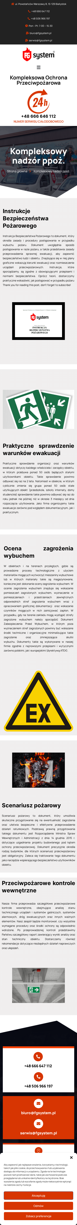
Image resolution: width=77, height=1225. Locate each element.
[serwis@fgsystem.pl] (38, 1123)
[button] (71, 1157)
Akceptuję (38, 1196)
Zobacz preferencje (38, 1216)
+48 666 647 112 (38, 1065)
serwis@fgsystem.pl (38, 1132)
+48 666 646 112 (38, 116)
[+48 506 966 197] (38, 1076)
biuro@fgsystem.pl (38, 1112)
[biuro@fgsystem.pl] (38, 1103)
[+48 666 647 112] (38, 1056)
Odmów (38, 1206)
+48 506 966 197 (38, 1086)
